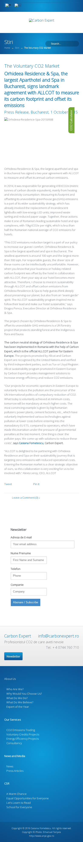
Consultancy (14, 743)
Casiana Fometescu (31, 443)
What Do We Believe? (19, 702)
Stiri (17, 48)
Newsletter (13, 656)
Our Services (12, 719)
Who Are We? (14, 689)
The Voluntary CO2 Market (31, 66)
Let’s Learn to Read (18, 803)
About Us (10, 679)
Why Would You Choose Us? (24, 693)
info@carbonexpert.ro (58, 636)
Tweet (8, 484)
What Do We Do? (16, 698)
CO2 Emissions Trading (20, 730)
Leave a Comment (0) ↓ (26, 497)
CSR (6, 783)
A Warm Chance (16, 794)
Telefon (15, 569)
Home (7, 48)
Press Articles (14, 771)
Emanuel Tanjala (52, 832)
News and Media (14, 756)
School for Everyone (19, 807)
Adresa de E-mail (21, 537)
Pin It (36, 484)
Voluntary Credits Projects (22, 734)
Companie (17, 585)
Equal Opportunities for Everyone (27, 798)
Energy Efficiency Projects (22, 739)
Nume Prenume (21, 553)
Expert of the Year (17, 707)
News (9, 766)
